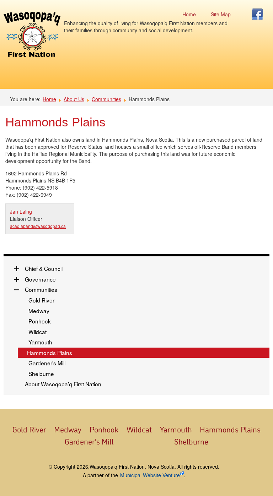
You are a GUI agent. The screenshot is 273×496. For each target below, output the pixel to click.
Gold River (41, 300)
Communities (106, 99)
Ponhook (39, 321)
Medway (38, 311)
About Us (74, 99)
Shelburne (41, 373)
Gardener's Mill (46, 363)
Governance (40, 279)
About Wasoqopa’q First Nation (63, 384)
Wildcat (37, 332)
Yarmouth (40, 342)
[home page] (32, 34)
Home (49, 99)
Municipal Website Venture (150, 475)
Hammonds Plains (49, 352)
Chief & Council (44, 268)
